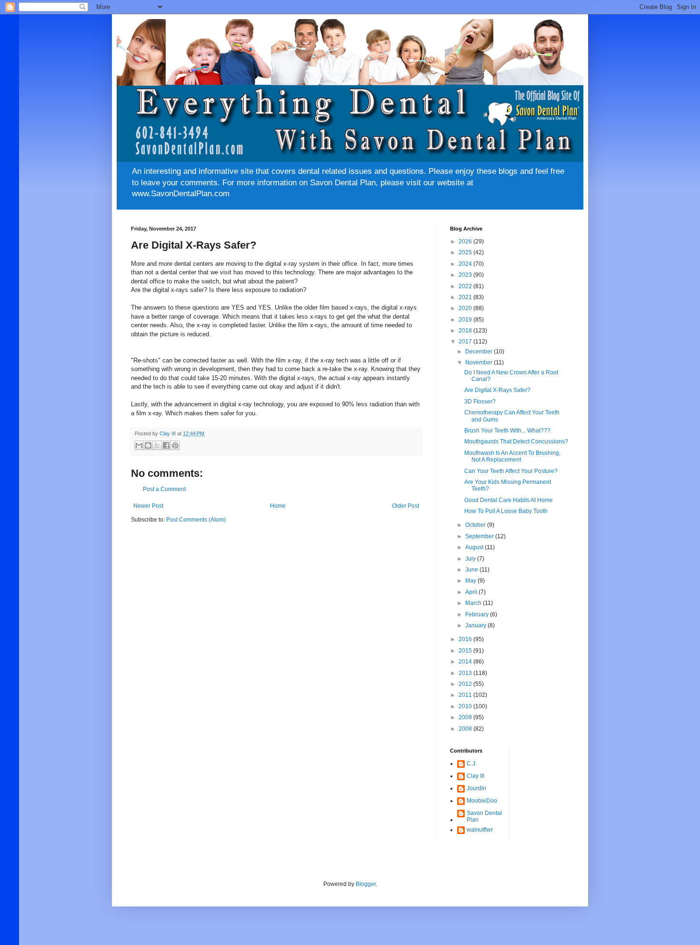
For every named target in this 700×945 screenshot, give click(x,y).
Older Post (405, 506)
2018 (466, 330)
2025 (466, 252)
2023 (466, 274)
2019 (466, 319)
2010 (466, 706)
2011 (466, 695)
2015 (466, 650)
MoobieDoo (482, 800)
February (477, 614)
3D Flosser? (480, 401)
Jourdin (476, 788)
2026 (466, 241)
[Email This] (139, 445)
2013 (466, 673)
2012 (466, 684)
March (474, 603)
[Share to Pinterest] (175, 445)
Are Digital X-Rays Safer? (497, 390)
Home (278, 506)
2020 (466, 308)
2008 (466, 728)
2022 (466, 286)
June (472, 569)
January (476, 625)
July (471, 558)
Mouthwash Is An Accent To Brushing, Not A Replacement (512, 456)
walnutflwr (480, 829)
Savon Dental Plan (484, 816)
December (479, 351)
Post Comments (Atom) (196, 519)
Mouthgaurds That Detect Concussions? (516, 441)
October (476, 525)
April (472, 592)
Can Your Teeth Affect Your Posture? (511, 471)
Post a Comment (164, 489)
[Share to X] (157, 445)
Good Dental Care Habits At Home (508, 500)
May (471, 580)
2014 (466, 661)
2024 (466, 264)
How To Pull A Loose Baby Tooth (506, 511)
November (479, 362)
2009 (466, 717)
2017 (466, 341)
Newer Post (148, 506)
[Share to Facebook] (166, 445)
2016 (466, 639)
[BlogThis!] (148, 445)
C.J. (472, 763)
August (475, 547)
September (480, 536)
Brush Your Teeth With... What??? (507, 430)
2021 (466, 297)
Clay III (475, 776)
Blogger (366, 884)
